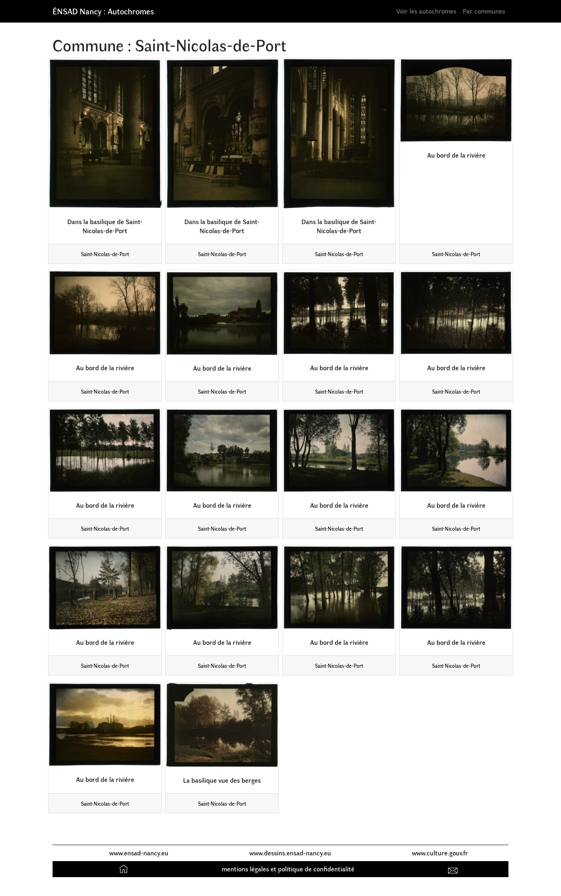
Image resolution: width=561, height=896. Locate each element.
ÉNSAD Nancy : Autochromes (103, 10)
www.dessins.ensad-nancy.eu (290, 852)
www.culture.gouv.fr (440, 852)
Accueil (124, 868)
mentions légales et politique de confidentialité (288, 868)
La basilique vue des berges (222, 780)
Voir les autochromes (426, 11)
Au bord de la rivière (456, 155)
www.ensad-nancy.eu (138, 852)
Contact (454, 868)
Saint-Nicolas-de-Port (105, 253)
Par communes (484, 11)
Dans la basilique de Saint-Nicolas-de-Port (105, 226)
